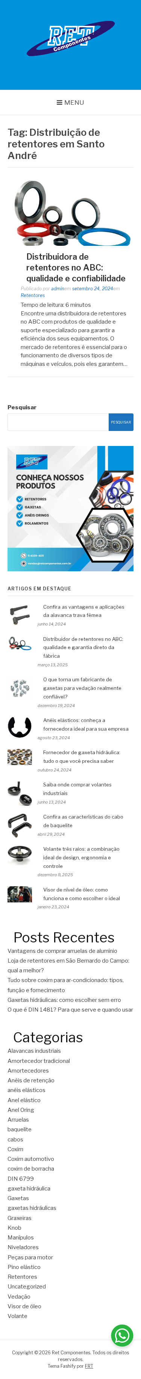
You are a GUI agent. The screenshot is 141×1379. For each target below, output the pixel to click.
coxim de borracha (31, 1168)
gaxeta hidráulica (29, 1188)
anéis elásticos (26, 1090)
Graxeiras (20, 1218)
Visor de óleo (24, 1306)
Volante (17, 1316)
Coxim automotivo (31, 1159)
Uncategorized (27, 1286)
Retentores (33, 295)
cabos (15, 1139)
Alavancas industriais (34, 1051)
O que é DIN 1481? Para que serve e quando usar (70, 1009)
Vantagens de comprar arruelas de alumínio (62, 951)
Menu (74, 102)
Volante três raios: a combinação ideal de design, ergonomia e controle (81, 857)
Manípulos (21, 1237)
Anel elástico (24, 1100)
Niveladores (23, 1247)
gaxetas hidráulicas (32, 1208)
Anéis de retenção (31, 1080)
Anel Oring (21, 1110)
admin (57, 288)
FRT (89, 1366)
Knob (14, 1227)
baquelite (20, 1129)
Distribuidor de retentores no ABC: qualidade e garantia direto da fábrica (83, 647)
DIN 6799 (21, 1178)
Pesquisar (22, 407)
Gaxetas (18, 1198)
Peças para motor (30, 1257)
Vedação (19, 1296)
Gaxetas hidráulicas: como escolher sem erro (65, 1000)
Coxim (15, 1149)
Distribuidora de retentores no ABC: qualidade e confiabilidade (76, 267)
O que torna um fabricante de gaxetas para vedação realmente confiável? (82, 688)
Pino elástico (24, 1267)
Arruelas (18, 1119)
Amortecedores (28, 1070)
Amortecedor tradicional (39, 1061)
